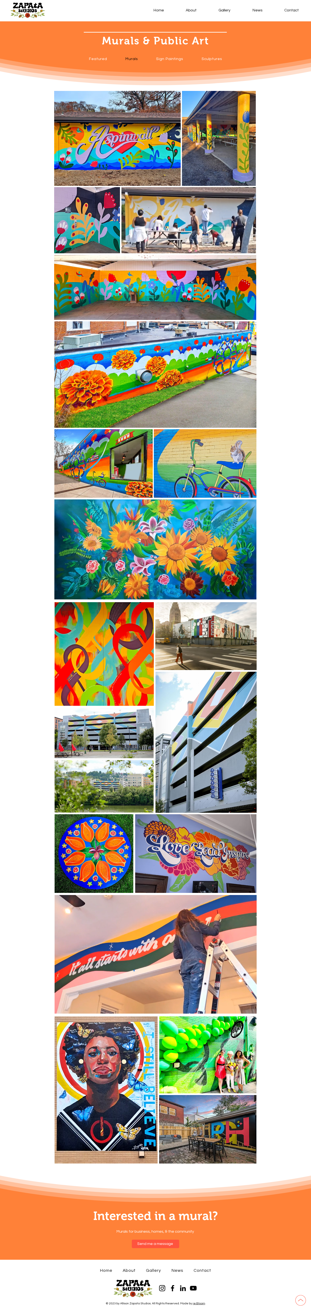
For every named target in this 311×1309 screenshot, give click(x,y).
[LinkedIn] (183, 1288)
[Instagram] (162, 1288)
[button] (250, 248)
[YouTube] (193, 1288)
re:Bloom (199, 1303)
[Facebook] (172, 1288)
